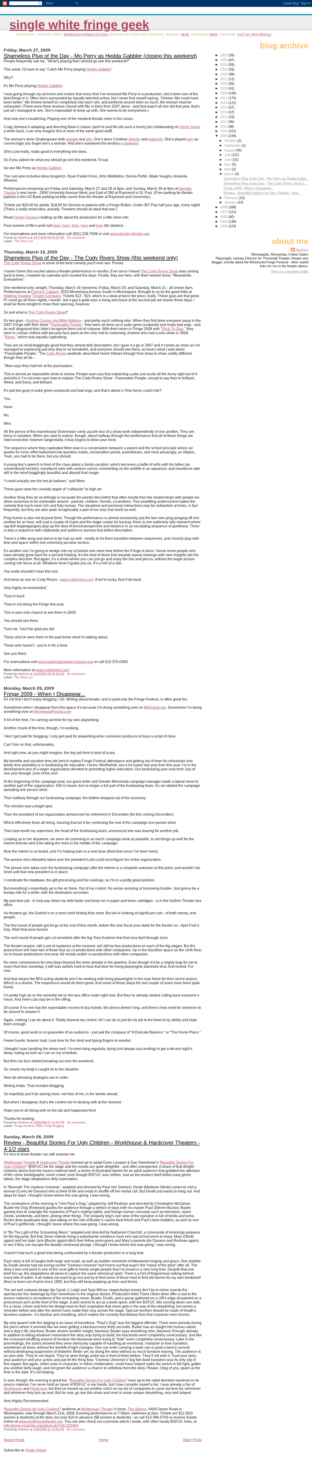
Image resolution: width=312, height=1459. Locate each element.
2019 (224, 88)
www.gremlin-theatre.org (129, 234)
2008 (224, 207)
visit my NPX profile (254, 34)
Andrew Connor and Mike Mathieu (53, 320)
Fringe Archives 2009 (28, 1126)
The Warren (137, 1409)
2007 (224, 212)
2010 (224, 131)
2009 (224, 136)
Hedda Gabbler (98, 69)
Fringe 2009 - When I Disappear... (44, 694)
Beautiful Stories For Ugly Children (98, 1380)
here (185, 34)
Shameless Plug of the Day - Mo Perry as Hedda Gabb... (266, 178)
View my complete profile (289, 271)
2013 (224, 117)
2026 (224, 55)
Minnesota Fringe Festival (86, 34)
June (228, 159)
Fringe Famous (25, 217)
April (228, 169)
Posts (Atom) (36, 1450)
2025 (224, 60)
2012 (224, 122)
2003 (224, 226)
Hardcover (38, 1388)
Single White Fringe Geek (79, 25)
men (189, 139)
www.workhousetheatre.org (41, 1421)
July (227, 155)
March (229, 174)
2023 (224, 69)
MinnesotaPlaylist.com (52, 712)
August (230, 150)
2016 (224, 103)
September (233, 145)
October (230, 141)
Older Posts (192, 1440)
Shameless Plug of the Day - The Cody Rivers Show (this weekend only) (91, 258)
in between (129, 143)
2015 (224, 107)
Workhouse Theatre (20, 1162)
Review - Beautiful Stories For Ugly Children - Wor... (262, 193)
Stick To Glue (172, 329)
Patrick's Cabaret (45, 292)
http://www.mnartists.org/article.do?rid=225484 (41, 1425)
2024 (224, 64)
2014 (224, 112)
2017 (224, 98)
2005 (224, 217)
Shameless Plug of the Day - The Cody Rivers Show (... (265, 183)
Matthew (302, 250)
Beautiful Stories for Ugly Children (32, 1409)
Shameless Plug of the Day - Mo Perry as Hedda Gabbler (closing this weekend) (100, 56)
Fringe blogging (54, 1126)
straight (72, 139)
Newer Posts (14, 1440)
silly (89, 139)
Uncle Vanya (190, 127)
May (228, 164)
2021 (224, 79)
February (231, 198)
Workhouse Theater (97, 1409)
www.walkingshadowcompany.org (65, 662)
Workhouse (13, 1388)
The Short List (23, 241)
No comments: (77, 237)
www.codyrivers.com (76, 579)
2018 (224, 93)
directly (134, 139)
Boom (10, 337)
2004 (224, 221)
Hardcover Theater (55, 1162)
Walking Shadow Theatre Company (32, 296)
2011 (224, 126)
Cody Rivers (56, 353)
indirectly (155, 139)
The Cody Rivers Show (22, 263)
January (230, 202)
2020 (224, 83)
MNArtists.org (155, 707)
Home (103, 1440)
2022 (224, 74)
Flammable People (66, 325)
